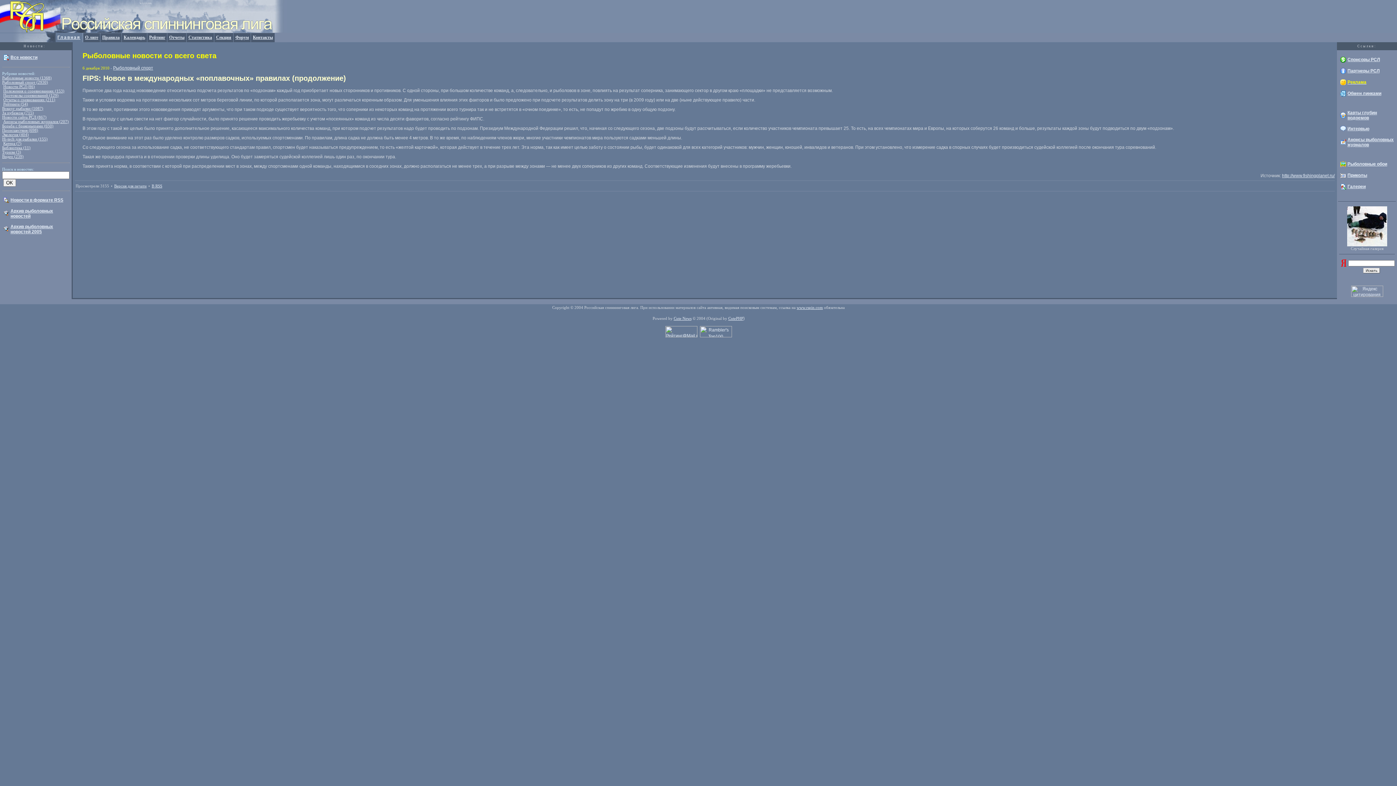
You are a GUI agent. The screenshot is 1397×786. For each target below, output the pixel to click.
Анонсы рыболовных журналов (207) (36, 121)
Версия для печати (130, 186)
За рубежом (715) (18, 113)
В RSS (157, 186)
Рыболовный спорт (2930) (25, 82)
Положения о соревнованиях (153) (33, 91)
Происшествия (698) (20, 130)
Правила (111, 37)
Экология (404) (15, 134)
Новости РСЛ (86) (19, 86)
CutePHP (735, 318)
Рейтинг (157, 37)
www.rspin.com (810, 307)
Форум (242, 37)
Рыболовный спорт (133, 68)
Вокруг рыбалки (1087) (22, 108)
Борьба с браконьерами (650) (27, 126)
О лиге (91, 37)
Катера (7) (12, 143)
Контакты (263, 37)
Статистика (200, 37)
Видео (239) (13, 156)
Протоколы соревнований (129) (31, 95)
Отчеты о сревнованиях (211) (29, 100)
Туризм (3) (11, 152)
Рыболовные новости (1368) (27, 78)
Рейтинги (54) (15, 104)
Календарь (134, 37)
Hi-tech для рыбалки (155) (25, 139)
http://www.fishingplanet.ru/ (1308, 175)
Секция (223, 37)
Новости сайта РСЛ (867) (24, 117)
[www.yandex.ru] (1343, 265)
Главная (68, 37)
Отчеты (176, 37)
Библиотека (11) (16, 148)
